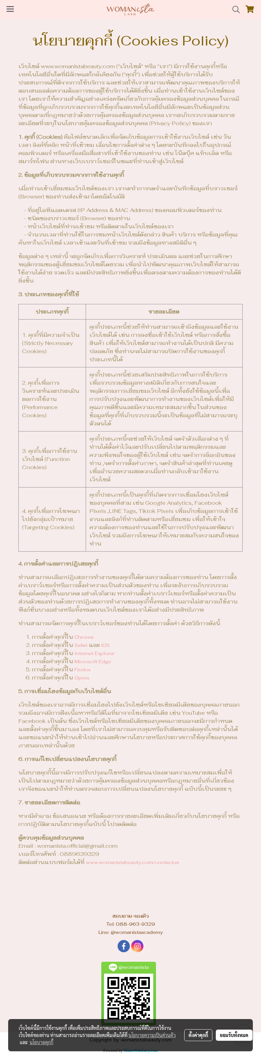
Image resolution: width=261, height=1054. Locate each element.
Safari (80, 645)
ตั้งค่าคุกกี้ (198, 1035)
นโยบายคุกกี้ (41, 1042)
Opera (81, 678)
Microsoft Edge (92, 661)
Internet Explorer (94, 653)
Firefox (82, 670)
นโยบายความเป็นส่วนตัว (152, 1035)
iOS (105, 645)
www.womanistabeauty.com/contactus (132, 862)
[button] (234, 9)
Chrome (84, 637)
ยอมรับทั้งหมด (234, 1035)
